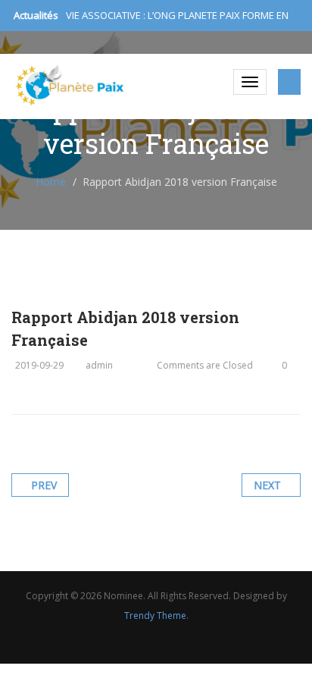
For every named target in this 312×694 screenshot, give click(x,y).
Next (267, 485)
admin (99, 365)
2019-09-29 (39, 365)
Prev (44, 485)
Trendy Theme (155, 615)
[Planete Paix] (70, 85)
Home (51, 181)
